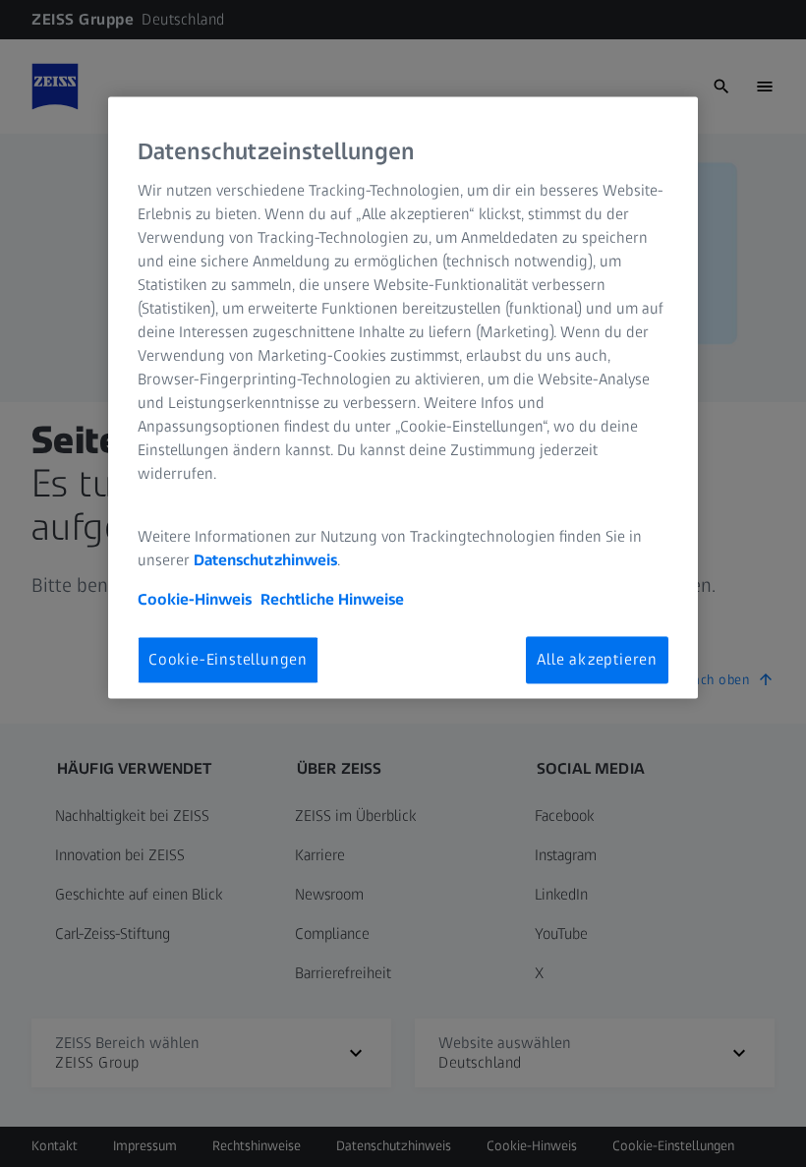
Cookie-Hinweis (195, 599)
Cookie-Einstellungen (228, 659)
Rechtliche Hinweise (332, 599)
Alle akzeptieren (597, 659)
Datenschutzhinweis (265, 560)
